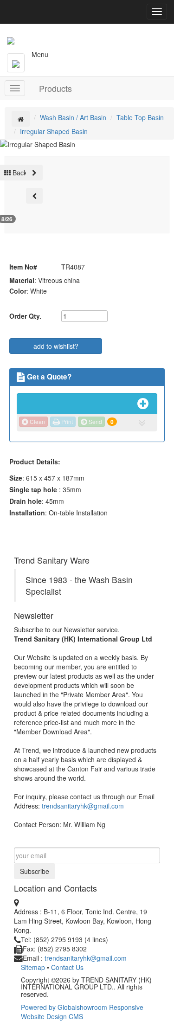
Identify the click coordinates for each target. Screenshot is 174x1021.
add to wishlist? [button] (55, 346)
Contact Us (67, 967)
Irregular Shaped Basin (54, 131)
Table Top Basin (140, 117)
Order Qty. (25, 316)
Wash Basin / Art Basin (73, 117)
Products (55, 88)
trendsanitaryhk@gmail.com (83, 805)
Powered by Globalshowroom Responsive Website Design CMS (82, 1011)
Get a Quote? (48, 377)
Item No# (23, 266)
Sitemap (33, 967)
